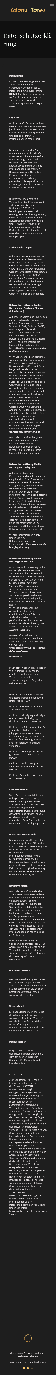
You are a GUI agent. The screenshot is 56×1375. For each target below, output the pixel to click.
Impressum (15, 1361)
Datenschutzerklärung (34, 1361)
